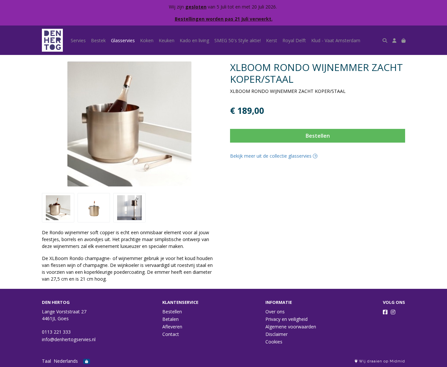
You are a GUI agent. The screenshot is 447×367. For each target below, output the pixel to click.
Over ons (275, 311)
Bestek (98, 40)
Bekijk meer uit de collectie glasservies (271, 156)
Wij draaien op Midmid (381, 361)
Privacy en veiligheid (286, 319)
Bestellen (318, 135)
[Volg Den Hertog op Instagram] (393, 312)
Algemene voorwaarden (290, 326)
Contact (170, 334)
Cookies (273, 342)
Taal (46, 361)
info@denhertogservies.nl (69, 339)
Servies (78, 40)
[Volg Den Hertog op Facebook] (385, 312)
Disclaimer (276, 334)
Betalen (170, 319)
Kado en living (194, 40)
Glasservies (123, 40)
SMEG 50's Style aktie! (237, 40)
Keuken (166, 40)
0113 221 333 (56, 332)
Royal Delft (294, 40)
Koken (146, 40)
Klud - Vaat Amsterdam (335, 40)
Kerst (271, 40)
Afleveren (172, 326)
